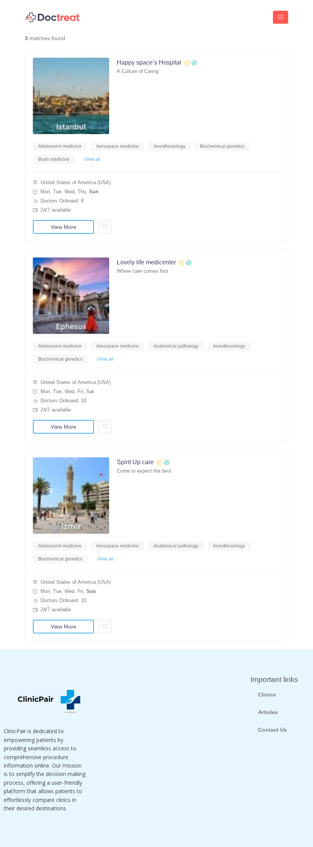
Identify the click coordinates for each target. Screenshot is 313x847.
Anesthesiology (169, 146)
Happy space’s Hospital (149, 62)
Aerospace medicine (117, 146)
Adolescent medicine (60, 146)
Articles (268, 712)
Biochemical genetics (222, 146)
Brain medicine (53, 159)
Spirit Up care (135, 462)
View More (63, 227)
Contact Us (272, 730)
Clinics (267, 695)
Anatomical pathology (175, 346)
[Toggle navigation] (280, 17)
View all (92, 159)
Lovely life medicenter (146, 262)
